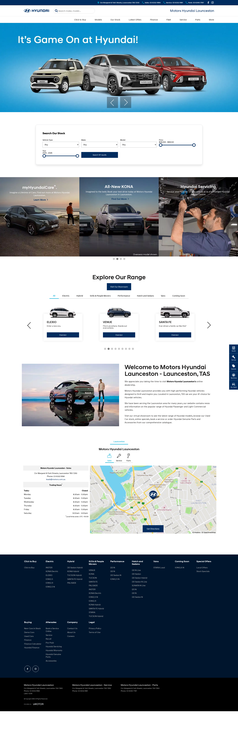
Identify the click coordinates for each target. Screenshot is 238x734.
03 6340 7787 (131, 691)
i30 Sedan (136, 574)
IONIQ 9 (49, 583)
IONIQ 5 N (50, 586)
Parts (197, 19)
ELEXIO (49, 575)
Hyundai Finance (31, 647)
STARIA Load (159, 567)
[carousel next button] (125, 102)
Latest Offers (135, 19)
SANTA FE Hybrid (74, 579)
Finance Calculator (32, 644)
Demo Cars (29, 632)
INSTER (49, 567)
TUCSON (93, 578)
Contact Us (72, 628)
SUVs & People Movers (100, 295)
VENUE (92, 570)
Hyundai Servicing (54, 646)
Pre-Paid (50, 642)
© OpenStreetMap (209, 532)
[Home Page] (36, 11)
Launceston (119, 441)
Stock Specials (203, 571)
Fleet (168, 19)
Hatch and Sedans (145, 295)
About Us (71, 632)
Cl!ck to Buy (80, 19)
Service (183, 19)
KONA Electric (52, 571)
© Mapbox (196, 532)
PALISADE (71, 583)
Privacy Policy (95, 628)
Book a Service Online (52, 629)
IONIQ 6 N (179, 567)
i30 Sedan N (115, 575)
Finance (154, 19)
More (211, 19)
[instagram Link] (212, 2)
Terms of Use (94, 632)
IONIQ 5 (49, 579)
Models (98, 19)
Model (122, 140)
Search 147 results (99, 155)
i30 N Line (136, 570)
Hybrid (79, 295)
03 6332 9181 (83, 691)
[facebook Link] (208, 2)
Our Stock (115, 19)
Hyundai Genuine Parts (53, 655)
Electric (65, 295)
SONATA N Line (138, 585)
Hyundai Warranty (54, 650)
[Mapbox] (97, 531)
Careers (70, 636)
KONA (91, 574)
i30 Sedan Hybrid (75, 567)
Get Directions (153, 529)
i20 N (112, 567)
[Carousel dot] (114, 259)
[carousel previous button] (112, 102)
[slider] (160, 145)
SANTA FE (93, 581)
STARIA (92, 612)
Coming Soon (178, 295)
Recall (48, 639)
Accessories (51, 661)
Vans (163, 295)
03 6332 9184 (59, 476)
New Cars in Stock (32, 628)
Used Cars (29, 636)
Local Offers (202, 567)
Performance (124, 295)
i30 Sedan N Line (139, 581)
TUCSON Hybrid (74, 575)
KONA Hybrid (73, 571)
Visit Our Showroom (119, 287)
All (54, 295)
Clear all (191, 134)
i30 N (112, 571)
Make (83, 140)
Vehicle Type (48, 140)
